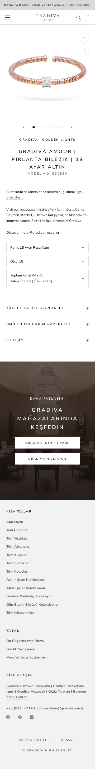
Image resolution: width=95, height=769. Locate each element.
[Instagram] (8, 717)
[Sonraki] (71, 127)
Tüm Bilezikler (17, 563)
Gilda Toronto (59, 691)
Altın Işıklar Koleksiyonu (25, 588)
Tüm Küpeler (16, 555)
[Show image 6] (61, 127)
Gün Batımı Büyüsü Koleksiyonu (32, 604)
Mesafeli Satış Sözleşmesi (26, 657)
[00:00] (47, 72)
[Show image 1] (33, 127)
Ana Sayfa (14, 522)
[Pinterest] (20, 717)
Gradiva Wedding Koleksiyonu (30, 596)
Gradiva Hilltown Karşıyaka (28, 686)
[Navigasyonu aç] (7, 17)
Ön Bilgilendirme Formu (25, 641)
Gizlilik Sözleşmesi (20, 649)
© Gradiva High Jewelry (47, 750)
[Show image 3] (45, 127)
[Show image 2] (39, 127)
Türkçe (66, 740)
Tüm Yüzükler (17, 538)
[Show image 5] (56, 127)
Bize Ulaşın (14, 197)
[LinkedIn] (32, 717)
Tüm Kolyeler (16, 571)
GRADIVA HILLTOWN (47, 459)
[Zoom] (83, 37)
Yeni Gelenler (17, 530)
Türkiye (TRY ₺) (32, 740)
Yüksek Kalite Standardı (35, 308)
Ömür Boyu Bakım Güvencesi (38, 324)
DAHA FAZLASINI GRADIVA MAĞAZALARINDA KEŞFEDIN (47, 5)
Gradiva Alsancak (31, 691)
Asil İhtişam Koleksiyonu (25, 579)
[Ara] (78, 17)
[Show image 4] (50, 127)
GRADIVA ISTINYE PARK (47, 442)
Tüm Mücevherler (20, 612)
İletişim (15, 340)
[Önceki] (24, 127)
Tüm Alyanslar (18, 546)
